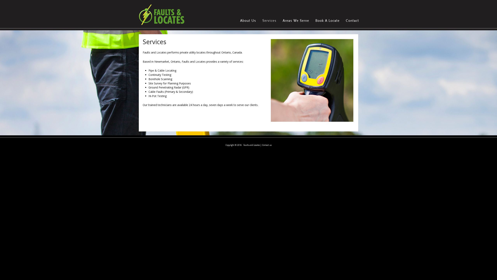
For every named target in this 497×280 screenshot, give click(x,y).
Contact (352, 21)
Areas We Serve (296, 21)
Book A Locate (327, 21)
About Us (248, 21)
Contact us (267, 145)
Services (269, 21)
